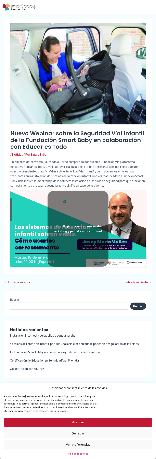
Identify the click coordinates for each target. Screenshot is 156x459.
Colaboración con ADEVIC (27, 368)
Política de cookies (78, 453)
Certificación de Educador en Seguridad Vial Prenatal (44, 360)
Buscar (14, 299)
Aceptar (78, 422)
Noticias (17, 154)
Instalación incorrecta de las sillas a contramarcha (43, 335)
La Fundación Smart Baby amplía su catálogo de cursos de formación (55, 352)
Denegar (78, 433)
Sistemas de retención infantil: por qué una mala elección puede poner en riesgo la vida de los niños (74, 344)
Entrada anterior (17, 282)
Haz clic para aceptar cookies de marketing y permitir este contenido (78, 229)
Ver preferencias (78, 445)
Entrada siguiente (138, 282)
